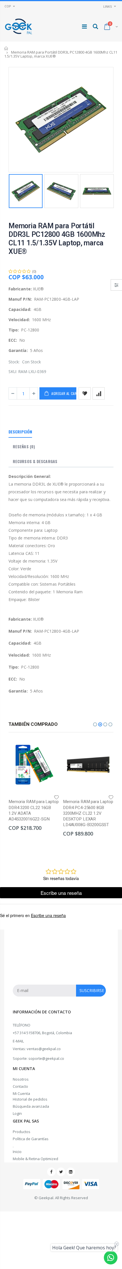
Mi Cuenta (21, 1093)
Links (107, 6)
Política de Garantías (31, 1138)
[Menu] (84, 26)
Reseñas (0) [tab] (24, 446)
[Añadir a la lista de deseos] (85, 393)
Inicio (6, 48)
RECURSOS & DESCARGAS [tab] (35, 461)
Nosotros (21, 1079)
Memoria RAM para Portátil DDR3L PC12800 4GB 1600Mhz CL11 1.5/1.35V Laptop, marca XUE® (57, 239)
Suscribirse (91, 990)
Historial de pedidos (30, 1099)
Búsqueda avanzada (31, 1106)
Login (17, 1113)
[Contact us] (110, 1257)
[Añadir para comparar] (98, 393)
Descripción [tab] (20, 432)
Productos (21, 1131)
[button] (95, 724)
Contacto (20, 1086)
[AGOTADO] (50, 749)
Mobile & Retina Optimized (35, 1158)
